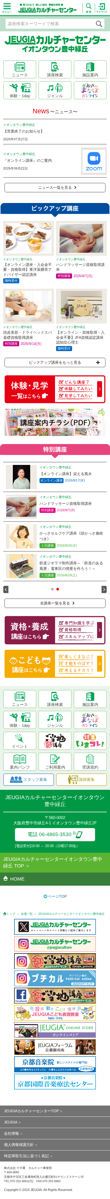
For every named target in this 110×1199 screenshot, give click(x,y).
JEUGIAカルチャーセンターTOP (31, 1111)
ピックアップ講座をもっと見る (55, 362)
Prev (6, 589)
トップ (10, 913)
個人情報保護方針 (19, 1144)
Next (104, 589)
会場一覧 (27, 913)
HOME (17, 879)
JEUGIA (10, 1122)
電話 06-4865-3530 (50, 834)
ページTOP (57, 896)
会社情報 (11, 1133)
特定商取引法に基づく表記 (26, 1156)
